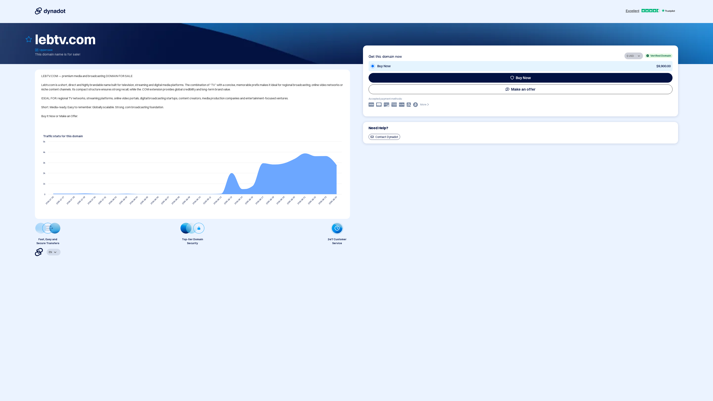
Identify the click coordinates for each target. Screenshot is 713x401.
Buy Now (523, 77)
